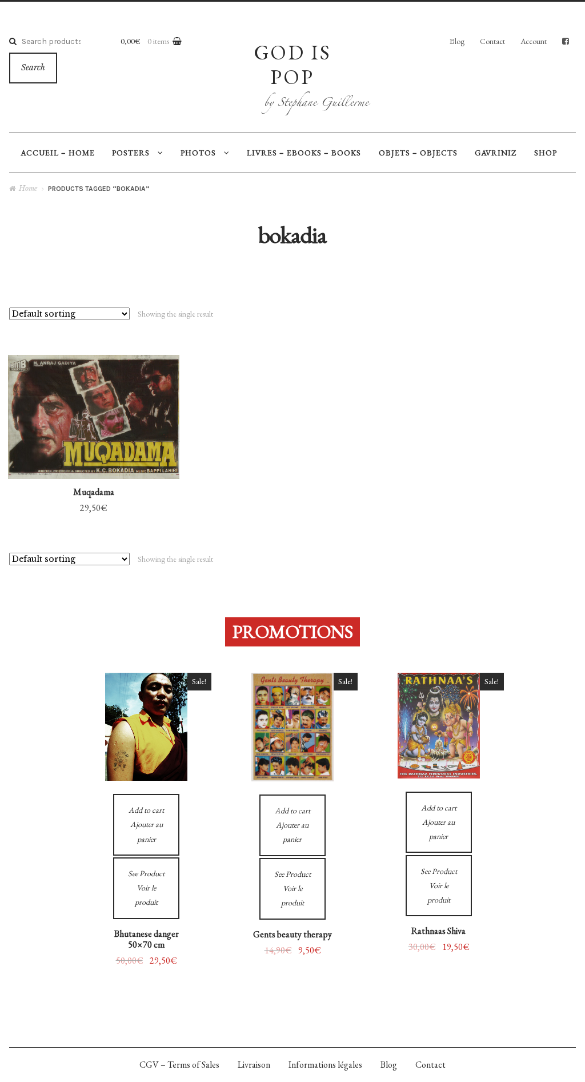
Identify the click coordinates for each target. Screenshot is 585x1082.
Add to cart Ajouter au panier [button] (93, 455)
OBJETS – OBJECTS (418, 152)
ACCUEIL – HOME (58, 152)
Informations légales (325, 1065)
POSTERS (131, 152)
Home (28, 188)
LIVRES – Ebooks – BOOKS (304, 152)
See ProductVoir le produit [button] (93, 398)
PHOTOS (198, 152)
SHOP (545, 152)
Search (33, 68)
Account (533, 41)
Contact (492, 41)
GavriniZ (495, 152)
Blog (457, 41)
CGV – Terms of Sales (179, 1065)
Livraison (254, 1065)
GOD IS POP (292, 64)
